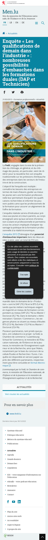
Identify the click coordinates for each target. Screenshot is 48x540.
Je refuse (24, 283)
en (16, 22)
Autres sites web (14, 516)
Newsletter (12, 486)
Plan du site (12, 512)
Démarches (12, 463)
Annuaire (11, 490)
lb (11, 22)
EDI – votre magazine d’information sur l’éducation (24, 476)
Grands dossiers (14, 459)
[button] (36, 23)
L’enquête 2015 (10, 234)
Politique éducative (15, 435)
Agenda (10, 455)
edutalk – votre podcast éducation (21, 481)
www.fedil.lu (15, 413)
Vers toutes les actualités (17, 394)
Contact (10, 494)
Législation (12, 468)
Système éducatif (14, 430)
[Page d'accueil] (4, 33)
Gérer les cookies (24, 291)
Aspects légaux (13, 525)
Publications (12, 443)
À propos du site (14, 529)
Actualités (12, 33)
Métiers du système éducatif (19, 439)
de (23, 22)
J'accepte (24, 274)
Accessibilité (13, 520)
